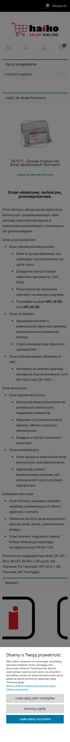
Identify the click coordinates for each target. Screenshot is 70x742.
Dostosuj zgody (35, 709)
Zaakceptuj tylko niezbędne (35, 698)
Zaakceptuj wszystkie (35, 719)
